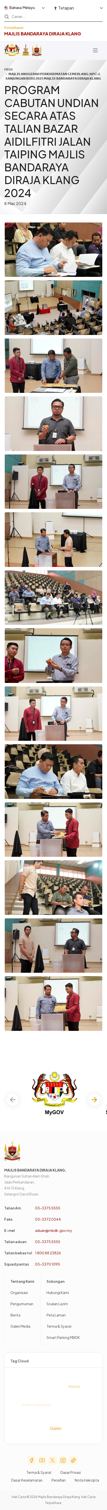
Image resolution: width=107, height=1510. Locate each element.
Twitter (52, 1460)
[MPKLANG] (37, 50)
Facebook (31, 1460)
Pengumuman (21, 1303)
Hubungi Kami (58, 1292)
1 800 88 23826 (48, 1253)
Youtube (42, 1460)
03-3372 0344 (48, 1219)
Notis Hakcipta (87, 1480)
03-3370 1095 (47, 1264)
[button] (94, 1100)
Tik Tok (73, 1460)
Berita (15, 1315)
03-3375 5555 (47, 1208)
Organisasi (19, 1292)
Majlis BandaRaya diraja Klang (42, 33)
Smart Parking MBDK (63, 1337)
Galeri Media (20, 1326)
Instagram (63, 1460)
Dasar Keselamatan (27, 1480)
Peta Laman (56, 1315)
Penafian (59, 1480)
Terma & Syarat (59, 1326)
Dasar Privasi (70, 1472)
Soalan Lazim (57, 1303)
